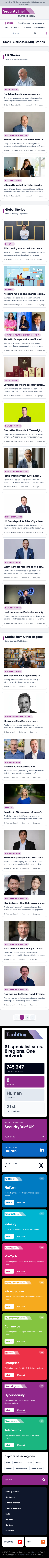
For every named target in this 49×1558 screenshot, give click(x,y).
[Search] (35, 33)
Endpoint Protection (13, 27)
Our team (9, 1525)
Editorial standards (13, 1508)
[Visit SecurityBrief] (18, 1386)
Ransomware (39, 27)
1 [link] (21, 1017)
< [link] (16, 1017)
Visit (8, 1203)
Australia (17, 1462)
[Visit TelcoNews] (18, 1421)
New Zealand (21, 1468)
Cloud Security (24, 23)
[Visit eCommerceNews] (18, 1318)
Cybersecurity (38, 23)
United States (36, 1468)
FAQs (8, 1514)
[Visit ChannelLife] (18, 1214)
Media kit (21, 1203)
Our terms (10, 1530)
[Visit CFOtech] (18, 1179)
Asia (8, 1462)
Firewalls (27, 27)
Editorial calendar (13, 1503)
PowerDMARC (37, 1555)
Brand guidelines (12, 1491)
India (38, 1462)
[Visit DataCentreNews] (18, 1283)
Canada (29, 1462)
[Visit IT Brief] (18, 1353)
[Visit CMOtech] (18, 1248)
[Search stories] (44, 1480)
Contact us (10, 1497)
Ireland (9, 1468)
